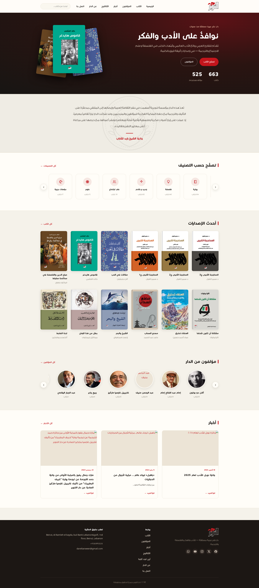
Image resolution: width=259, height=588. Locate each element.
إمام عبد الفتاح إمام (172, 392)
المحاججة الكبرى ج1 (148, 274)
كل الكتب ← (46, 224)
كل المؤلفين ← (47, 362)
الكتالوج (105, 6)
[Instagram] (202, 551)
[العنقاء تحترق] (69, 49)
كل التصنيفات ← (48, 166)
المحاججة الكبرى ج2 (178, 274)
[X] (209, 551)
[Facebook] (216, 551)
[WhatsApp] (188, 551)
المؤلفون (126, 6)
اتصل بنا (80, 6)
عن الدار (93, 6)
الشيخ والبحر (122, 333)
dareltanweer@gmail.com (90, 549)
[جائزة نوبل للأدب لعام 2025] (190, 448)
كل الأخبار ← (46, 423)
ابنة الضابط (61, 333)
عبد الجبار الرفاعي (68, 392)
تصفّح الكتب (209, 61)
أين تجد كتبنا (144, 559)
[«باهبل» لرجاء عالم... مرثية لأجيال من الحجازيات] (129, 448)
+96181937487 (96, 544)
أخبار (115, 6)
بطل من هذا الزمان (88, 333)
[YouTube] (195, 551)
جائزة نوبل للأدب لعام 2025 (199, 475)
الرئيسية (150, 6)
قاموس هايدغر (90, 274)
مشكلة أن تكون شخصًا (208, 333)
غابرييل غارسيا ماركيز (120, 392)
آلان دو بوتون (198, 392)
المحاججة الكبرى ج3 (209, 274)
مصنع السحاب (151, 333)
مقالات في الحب (120, 274)
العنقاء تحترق (181, 333)
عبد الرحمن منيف (146, 392)
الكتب (138, 6)
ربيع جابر (94, 392)
